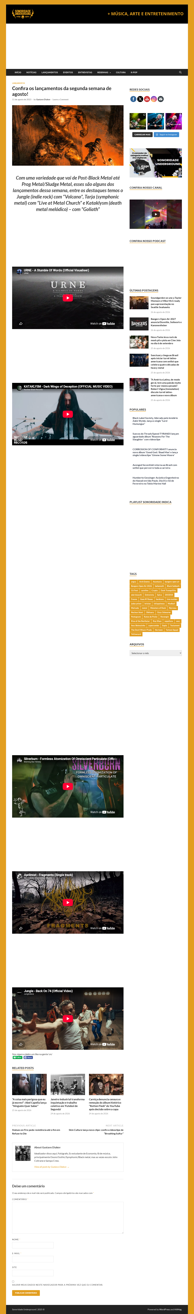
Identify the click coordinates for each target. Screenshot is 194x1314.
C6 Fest (134, 590)
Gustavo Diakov (43, 99)
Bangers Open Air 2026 (141, 586)
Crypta (155, 590)
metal (144, 608)
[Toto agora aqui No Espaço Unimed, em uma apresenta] (174, 121)
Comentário (20, 1199)
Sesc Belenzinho (138, 625)
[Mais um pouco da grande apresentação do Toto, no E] (155, 121)
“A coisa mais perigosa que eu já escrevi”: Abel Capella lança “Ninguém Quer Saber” (29, 1103)
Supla (164, 625)
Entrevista (149, 595)
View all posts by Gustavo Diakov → (51, 1166)
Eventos (68, 72)
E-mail (16, 1253)
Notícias (31, 72)
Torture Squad (172, 630)
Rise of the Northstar (140, 621)
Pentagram (136, 617)
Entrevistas (85, 72)
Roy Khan (157, 621)
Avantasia (157, 581)
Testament (175, 625)
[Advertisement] (97, 46)
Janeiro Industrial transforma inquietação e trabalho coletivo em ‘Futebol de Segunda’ (68, 1104)
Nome (16, 1239)
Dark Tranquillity (168, 590)
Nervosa (172, 608)
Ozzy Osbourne (164, 612)
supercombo (153, 625)
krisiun (148, 603)
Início (18, 72)
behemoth (159, 586)
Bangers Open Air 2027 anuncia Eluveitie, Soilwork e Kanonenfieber (166, 322)
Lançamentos (50, 72)
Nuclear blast (137, 612)
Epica (159, 595)
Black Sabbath (173, 586)
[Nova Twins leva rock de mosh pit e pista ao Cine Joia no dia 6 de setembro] (139, 337)
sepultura (169, 621)
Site (14, 1267)
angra (133, 581)
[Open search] (180, 72)
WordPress (164, 1309)
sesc (178, 621)
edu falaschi (136, 595)
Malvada (135, 608)
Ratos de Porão (150, 617)
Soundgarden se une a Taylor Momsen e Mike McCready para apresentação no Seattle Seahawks (166, 302)
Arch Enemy (144, 581)
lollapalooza (159, 603)
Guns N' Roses (146, 599)
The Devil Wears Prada (141, 630)
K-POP (134, 72)
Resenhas (102, 72)
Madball (171, 603)
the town (159, 630)
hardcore (160, 599)
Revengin (165, 617)
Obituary (150, 612)
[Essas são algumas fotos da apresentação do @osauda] (138, 121)
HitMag (177, 1309)
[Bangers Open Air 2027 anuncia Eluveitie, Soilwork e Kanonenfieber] (139, 319)
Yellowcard (136, 634)
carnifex (144, 590)
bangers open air (172, 581)
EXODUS (169, 595)
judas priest (136, 603)
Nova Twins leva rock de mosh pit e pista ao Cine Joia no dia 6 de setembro (166, 340)
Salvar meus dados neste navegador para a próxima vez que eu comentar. (57, 1285)
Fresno (134, 599)
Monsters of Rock (158, 608)
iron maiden (172, 599)
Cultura (121, 72)
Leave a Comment (61, 99)
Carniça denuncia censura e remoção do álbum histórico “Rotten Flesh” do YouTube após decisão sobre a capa (105, 1104)
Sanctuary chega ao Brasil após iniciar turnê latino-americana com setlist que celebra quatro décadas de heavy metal (165, 361)
